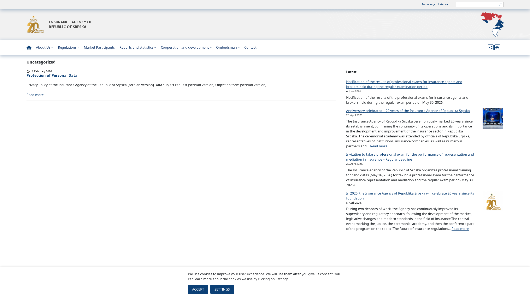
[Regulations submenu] (78, 47)
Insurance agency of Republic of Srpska (70, 24)
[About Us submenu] (52, 47)
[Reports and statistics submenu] (155, 47)
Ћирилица (428, 4)
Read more (35, 94)
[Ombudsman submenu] (239, 47)
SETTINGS (222, 289)
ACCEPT (198, 289)
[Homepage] (28, 47)
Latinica (443, 4)
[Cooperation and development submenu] (211, 47)
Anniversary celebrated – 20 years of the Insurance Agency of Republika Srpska (408, 110)
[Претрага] (500, 4)
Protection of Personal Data (51, 75)
